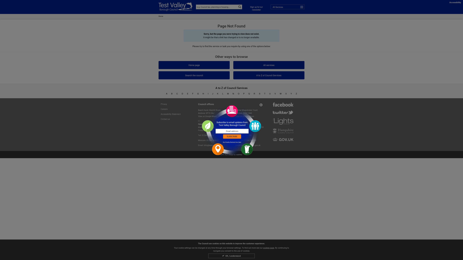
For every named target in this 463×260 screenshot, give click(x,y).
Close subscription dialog (261, 105)
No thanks (226, 142)
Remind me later (235, 142)
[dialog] (231, 130)
